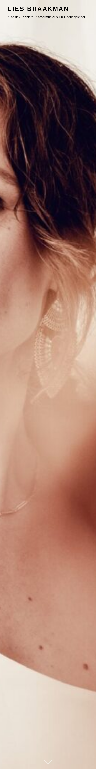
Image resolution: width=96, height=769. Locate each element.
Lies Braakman (38, 8)
